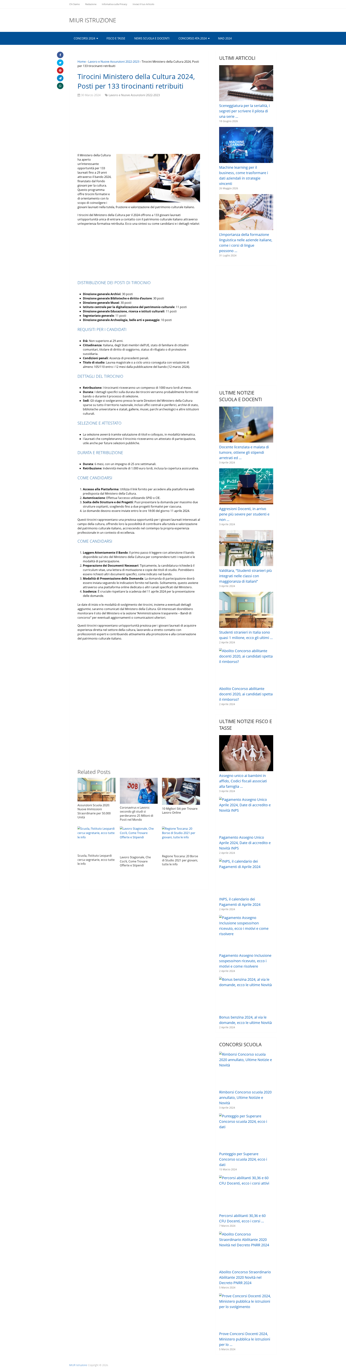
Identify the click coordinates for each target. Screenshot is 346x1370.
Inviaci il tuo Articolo (143, 4)
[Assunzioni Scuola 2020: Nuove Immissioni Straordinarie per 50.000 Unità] (96, 789)
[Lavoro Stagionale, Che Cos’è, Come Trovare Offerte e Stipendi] (139, 839)
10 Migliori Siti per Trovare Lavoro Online (180, 811)
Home (81, 62)
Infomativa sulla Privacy (114, 4)
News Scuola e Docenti (151, 38)
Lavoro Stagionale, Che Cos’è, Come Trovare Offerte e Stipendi (135, 861)
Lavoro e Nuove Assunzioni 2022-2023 (113, 62)
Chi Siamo (74, 4)
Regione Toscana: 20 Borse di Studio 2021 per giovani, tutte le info (180, 860)
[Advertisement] (138, 126)
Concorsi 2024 (84, 38)
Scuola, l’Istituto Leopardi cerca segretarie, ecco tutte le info (96, 860)
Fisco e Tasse (116, 38)
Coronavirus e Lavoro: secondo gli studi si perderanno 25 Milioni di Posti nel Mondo (136, 814)
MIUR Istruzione (92, 20)
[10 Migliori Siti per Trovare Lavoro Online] (181, 791)
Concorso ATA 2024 (192, 38)
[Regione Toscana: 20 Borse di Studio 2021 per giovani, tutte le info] (181, 839)
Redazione (90, 4)
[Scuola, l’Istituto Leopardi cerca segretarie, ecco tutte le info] (96, 839)
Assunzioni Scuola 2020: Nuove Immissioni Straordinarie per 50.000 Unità (94, 811)
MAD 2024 (225, 38)
